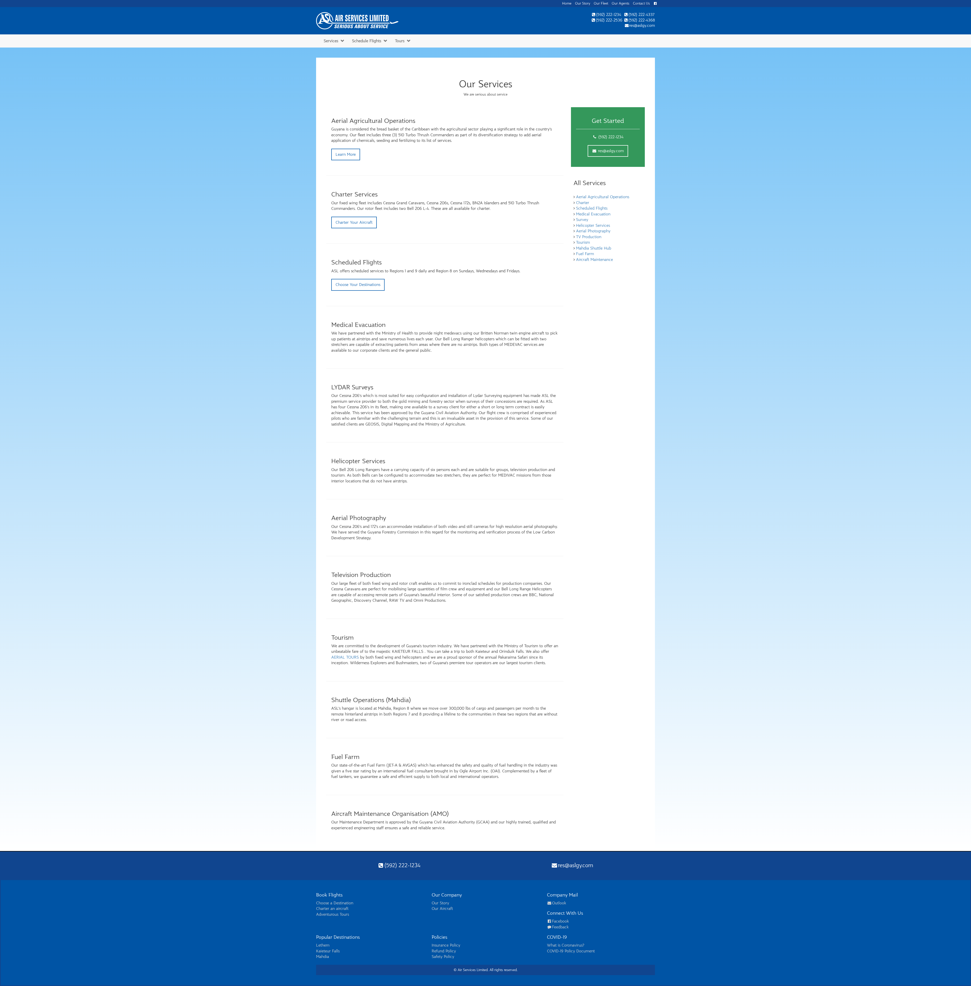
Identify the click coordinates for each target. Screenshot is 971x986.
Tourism (583, 242)
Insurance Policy (446, 945)
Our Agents (620, 3)
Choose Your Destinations (358, 284)
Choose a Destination (334, 903)
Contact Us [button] (641, 3)
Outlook (559, 903)
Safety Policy (443, 956)
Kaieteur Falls (328, 951)
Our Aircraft (442, 908)
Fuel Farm (585, 253)
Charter (582, 202)
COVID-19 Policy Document (571, 951)
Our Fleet (601, 3)
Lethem (322, 945)
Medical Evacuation (593, 214)
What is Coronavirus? (565, 945)
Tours (399, 40)
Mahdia (322, 956)
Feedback (560, 927)
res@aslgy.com (610, 150)
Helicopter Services (593, 225)
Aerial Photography (593, 231)
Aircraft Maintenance (594, 259)
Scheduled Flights (591, 208)
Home (566, 3)
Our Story (582, 3)
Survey (582, 219)
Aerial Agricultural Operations (602, 196)
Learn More (346, 154)
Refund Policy (444, 951)
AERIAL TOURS (345, 657)
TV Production (588, 236)
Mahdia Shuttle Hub (593, 248)
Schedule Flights (366, 40)
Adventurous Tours (332, 914)
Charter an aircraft (332, 908)
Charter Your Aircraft (354, 222)
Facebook (560, 921)
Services (331, 40)
